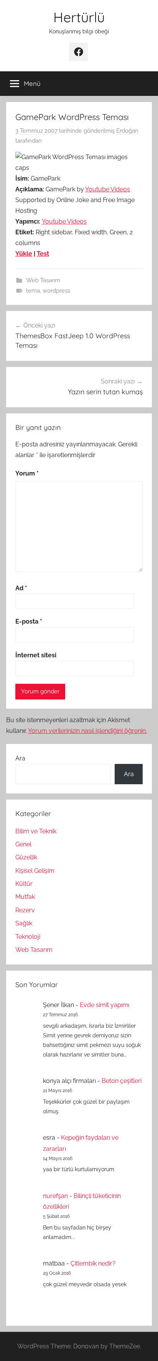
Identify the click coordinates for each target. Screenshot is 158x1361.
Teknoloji (27, 936)
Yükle (23, 253)
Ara (20, 758)
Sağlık (23, 923)
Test (43, 253)
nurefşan (55, 1196)
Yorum (27, 473)
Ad (21, 588)
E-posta (28, 621)
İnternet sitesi (35, 655)
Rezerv (25, 910)
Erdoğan (127, 130)
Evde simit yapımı (104, 1005)
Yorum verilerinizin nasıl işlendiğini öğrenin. (87, 730)
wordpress (56, 290)
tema (33, 290)
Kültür (24, 883)
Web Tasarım (43, 280)
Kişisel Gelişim (34, 870)
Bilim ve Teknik (35, 831)
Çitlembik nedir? (93, 1263)
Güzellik (26, 857)
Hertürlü (79, 17)
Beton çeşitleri (122, 1081)
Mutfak (25, 896)
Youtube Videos (107, 189)
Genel (23, 844)
